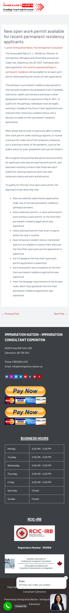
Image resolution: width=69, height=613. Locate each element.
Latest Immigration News (18, 47)
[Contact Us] (7, 606)
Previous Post (10, 313)
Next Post (60, 313)
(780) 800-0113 (20, 361)
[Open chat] (58, 602)
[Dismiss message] (66, 578)
